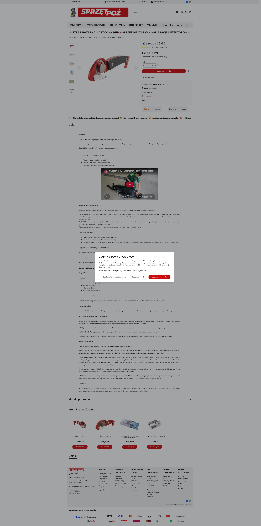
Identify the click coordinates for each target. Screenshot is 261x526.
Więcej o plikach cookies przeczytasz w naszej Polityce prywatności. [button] (123, 271)
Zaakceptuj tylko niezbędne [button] (114, 277)
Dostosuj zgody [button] (138, 277)
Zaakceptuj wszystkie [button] (159, 277)
